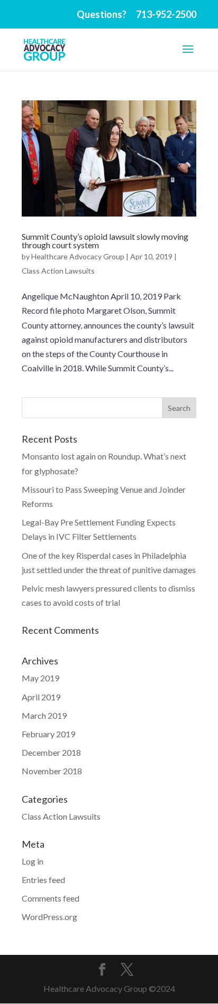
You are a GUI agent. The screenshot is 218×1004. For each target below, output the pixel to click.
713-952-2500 (166, 14)
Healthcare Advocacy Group (77, 256)
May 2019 (40, 678)
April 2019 (41, 697)
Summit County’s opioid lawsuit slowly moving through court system (105, 240)
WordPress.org (49, 917)
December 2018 (51, 752)
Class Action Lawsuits (58, 270)
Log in (32, 861)
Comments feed (50, 898)
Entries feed (43, 880)
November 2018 (52, 771)
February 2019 (48, 734)
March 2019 (44, 715)
